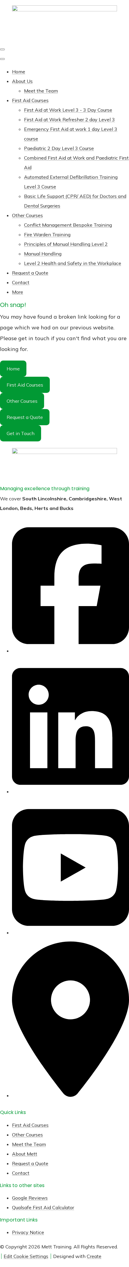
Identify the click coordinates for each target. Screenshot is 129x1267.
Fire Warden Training (47, 234)
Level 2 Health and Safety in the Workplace (72, 263)
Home (18, 72)
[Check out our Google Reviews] (70, 1093)
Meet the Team (41, 91)
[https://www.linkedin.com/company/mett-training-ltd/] (70, 789)
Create (94, 1256)
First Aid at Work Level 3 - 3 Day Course (68, 110)
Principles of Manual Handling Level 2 (66, 244)
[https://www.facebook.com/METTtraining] (70, 648)
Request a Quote (30, 273)
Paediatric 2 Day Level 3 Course (59, 148)
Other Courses (27, 215)
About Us (22, 81)
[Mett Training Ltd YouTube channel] (70, 930)
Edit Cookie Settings (26, 1256)
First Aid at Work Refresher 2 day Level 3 (69, 119)
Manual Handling (43, 254)
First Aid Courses (30, 100)
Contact (20, 282)
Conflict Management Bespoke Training (68, 225)
